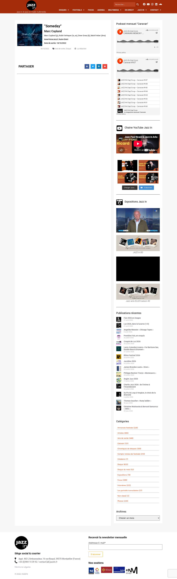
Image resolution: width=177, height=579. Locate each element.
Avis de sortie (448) (125, 438)
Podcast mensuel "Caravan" (132, 23)
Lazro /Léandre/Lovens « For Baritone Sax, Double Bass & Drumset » (141, 348)
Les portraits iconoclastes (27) (130, 490)
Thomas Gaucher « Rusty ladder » (137, 401)
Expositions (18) (124, 475)
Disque (68, 49)
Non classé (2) (123, 496)
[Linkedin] (156, 4)
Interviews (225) (124, 485)
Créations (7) (123, 459)
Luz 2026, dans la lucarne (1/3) (136, 324)
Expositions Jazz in (136, 201)
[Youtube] (148, 4)
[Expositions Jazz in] (119, 202)
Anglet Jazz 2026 (131, 379)
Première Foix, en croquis (134, 336)
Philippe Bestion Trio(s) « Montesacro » (140, 373)
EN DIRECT (129, 10)
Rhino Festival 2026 (132, 355)
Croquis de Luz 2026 (132, 341)
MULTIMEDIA (113, 10)
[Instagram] (152, 4)
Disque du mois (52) (126, 469)
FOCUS (91, 10)
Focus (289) (122, 480)
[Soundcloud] (160, 4)
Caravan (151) (123, 443)
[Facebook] (144, 4)
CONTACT (154, 10)
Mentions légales (22, 567)
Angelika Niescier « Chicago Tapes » (138, 330)
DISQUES (62, 10)
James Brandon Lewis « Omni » (136, 367)
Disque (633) (123, 464)
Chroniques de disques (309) (129, 449)
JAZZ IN (140, 10)
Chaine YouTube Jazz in (138, 127)
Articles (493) (123, 433)
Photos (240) (123, 501)
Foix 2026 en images (132, 318)
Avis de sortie (60, 49)
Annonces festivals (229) (128, 428)
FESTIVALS (77, 10)
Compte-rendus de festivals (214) (131, 454)
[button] (87, 66)
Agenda (101, 10)
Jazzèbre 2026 (130, 361)
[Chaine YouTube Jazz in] (119, 128)
